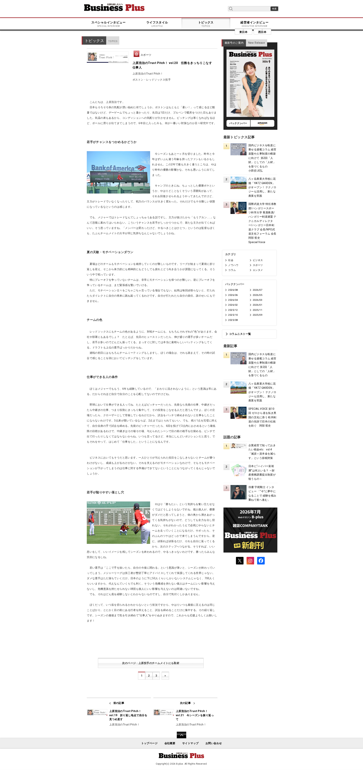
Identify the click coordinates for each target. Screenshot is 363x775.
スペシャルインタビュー (108, 24)
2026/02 (233, 304)
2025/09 (257, 314)
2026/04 (233, 299)
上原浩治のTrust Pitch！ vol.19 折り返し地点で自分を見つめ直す (128, 715)
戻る (179, 737)
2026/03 (257, 299)
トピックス (206, 24)
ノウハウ (233, 265)
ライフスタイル (157, 24)
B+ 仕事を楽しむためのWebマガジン (114, 7)
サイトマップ (190, 743)
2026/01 (257, 304)
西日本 (262, 31)
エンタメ (258, 270)
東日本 (243, 31)
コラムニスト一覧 (240, 334)
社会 (230, 260)
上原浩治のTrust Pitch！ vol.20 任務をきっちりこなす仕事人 (172, 65)
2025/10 (233, 314)
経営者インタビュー (254, 24)
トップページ (149, 743)
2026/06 (233, 295)
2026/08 (233, 289)
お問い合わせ (214, 743)
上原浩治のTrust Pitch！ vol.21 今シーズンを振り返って (195, 715)
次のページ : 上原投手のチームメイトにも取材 (150, 663)
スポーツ (145, 54)
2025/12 (233, 310)
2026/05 (257, 295)
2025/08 (233, 320)
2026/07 (257, 289)
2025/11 (257, 310)
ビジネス (258, 260)
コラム (232, 270)
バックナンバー (238, 123)
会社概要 (169, 743)
